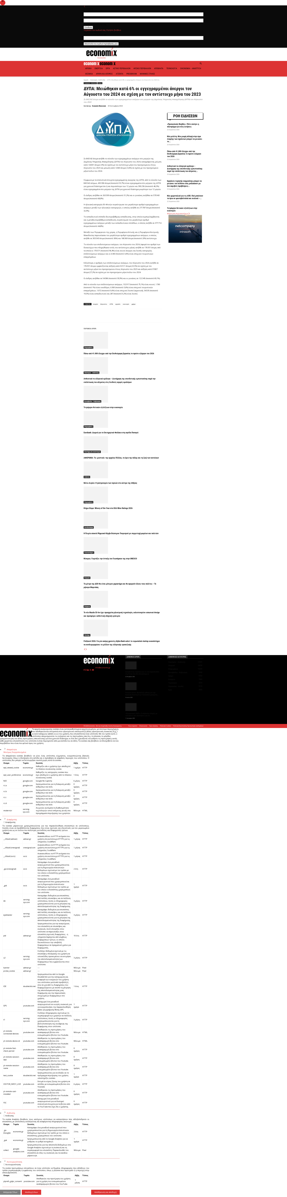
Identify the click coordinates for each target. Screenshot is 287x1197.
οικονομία (126, 304)
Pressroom (131, 74)
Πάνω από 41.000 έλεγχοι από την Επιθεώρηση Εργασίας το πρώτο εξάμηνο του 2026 (119, 353)
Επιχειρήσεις (88, 347)
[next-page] (86, 649)
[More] (145, 317)
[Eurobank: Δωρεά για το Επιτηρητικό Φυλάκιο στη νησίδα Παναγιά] (123, 419)
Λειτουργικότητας (14, 1162)
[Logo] (92, 64)
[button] (200, 64)
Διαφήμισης (12, 819)
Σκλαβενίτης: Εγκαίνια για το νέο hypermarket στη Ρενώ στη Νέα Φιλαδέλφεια (142, 673)
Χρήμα (100, 83)
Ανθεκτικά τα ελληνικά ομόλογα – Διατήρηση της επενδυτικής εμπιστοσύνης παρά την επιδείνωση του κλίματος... (184, 168)
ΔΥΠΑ (111, 304)
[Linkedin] (130, 317)
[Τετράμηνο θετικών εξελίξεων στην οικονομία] (123, 394)
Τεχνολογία (171, 68)
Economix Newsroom (99, 106)
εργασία (117, 304)
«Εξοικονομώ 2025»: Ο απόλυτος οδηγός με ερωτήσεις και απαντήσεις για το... (141, 714)
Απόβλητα (158, 68)
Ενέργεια (99, 68)
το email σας (89, 41)
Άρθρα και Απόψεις (104, 74)
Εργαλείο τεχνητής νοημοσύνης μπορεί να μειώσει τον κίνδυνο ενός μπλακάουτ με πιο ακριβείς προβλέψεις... (184, 183)
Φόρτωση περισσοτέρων (177, 213)
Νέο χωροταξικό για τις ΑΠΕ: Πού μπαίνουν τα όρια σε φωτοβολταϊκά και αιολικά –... (185, 197)
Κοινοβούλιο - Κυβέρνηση (92, 401)
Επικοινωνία (143, 726)
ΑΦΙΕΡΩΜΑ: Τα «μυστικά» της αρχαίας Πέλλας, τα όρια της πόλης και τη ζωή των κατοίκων (121, 458)
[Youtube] (93, 670)
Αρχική (88, 68)
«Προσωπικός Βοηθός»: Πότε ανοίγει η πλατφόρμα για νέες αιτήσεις (183, 125)
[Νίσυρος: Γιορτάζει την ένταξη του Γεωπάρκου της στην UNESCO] (123, 545)
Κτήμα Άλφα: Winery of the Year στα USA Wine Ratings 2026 (108, 508)
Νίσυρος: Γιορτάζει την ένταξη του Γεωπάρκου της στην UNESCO (110, 558)
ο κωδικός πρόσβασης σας (95, 24)
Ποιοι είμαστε (132, 726)
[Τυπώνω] (140, 317)
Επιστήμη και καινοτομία (92, 452)
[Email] (135, 317)
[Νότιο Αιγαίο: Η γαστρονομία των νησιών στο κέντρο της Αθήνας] (123, 469)
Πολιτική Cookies (165, 726)
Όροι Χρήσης (153, 726)
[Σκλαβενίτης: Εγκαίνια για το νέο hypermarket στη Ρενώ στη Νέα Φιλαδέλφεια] (143, 665)
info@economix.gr (102, 667)
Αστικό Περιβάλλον (121, 68)
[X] (109, 317)
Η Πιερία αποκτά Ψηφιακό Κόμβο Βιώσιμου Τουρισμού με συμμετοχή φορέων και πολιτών (121, 533)
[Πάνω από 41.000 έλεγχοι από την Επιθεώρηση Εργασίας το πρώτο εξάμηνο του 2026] (123, 340)
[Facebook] (104, 317)
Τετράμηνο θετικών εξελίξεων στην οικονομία (103, 407)
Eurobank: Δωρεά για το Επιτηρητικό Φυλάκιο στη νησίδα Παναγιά (111, 432)
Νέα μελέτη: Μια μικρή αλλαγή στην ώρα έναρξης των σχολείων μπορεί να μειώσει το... (184, 139)
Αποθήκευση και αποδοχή (105, 1192)
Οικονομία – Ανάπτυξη (190, 68)
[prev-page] (84, 649)
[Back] (84, 6)
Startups (87, 635)
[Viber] (125, 317)
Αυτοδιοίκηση (88, 527)
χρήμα (133, 304)
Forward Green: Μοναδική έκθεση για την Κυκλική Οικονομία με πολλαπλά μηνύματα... (142, 694)
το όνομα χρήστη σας (93, 17)
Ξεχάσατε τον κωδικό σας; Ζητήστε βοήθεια (102, 30)
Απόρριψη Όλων (10, 1192)
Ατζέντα (119, 74)
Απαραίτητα (12, 749)
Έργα (108, 68)
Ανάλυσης (11, 1113)
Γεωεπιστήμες (88, 552)
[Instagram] (86, 670)
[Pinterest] (114, 317)
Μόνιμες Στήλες (147, 74)
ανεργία (95, 304)
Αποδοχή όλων (31, 1192)
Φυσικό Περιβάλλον (142, 68)
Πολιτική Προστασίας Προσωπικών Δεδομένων (188, 726)
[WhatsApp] (120, 317)
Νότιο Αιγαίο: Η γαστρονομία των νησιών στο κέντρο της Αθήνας (110, 483)
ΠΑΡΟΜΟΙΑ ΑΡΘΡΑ (90, 329)
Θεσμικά (89, 74)
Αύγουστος (103, 304)
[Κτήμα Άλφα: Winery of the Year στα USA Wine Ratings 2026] (123, 495)
